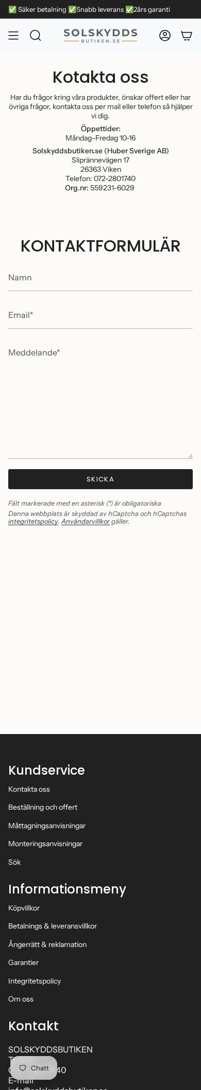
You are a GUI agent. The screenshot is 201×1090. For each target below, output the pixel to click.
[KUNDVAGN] (186, 35)
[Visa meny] (13, 35)
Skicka (100, 479)
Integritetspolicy (34, 981)
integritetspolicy (33, 521)
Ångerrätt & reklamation (47, 944)
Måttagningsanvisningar (47, 825)
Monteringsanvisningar (45, 843)
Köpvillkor (24, 908)
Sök (14, 862)
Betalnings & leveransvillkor (52, 926)
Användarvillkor (85, 521)
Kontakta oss (29, 789)
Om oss (21, 999)
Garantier (23, 962)
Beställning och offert (42, 807)
